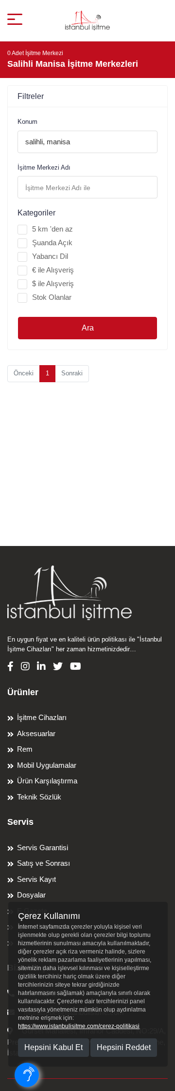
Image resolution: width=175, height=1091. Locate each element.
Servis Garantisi (42, 847)
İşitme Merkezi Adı (44, 167)
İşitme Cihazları (42, 717)
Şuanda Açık (52, 242)
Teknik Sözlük (39, 797)
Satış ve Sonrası (43, 863)
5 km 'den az (52, 229)
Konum (27, 121)
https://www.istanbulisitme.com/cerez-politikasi (79, 1026)
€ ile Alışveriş (53, 270)
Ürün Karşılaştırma (47, 781)
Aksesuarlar (36, 733)
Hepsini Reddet (124, 1047)
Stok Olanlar (51, 297)
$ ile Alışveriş (53, 283)
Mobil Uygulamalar (46, 765)
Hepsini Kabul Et (53, 1047)
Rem (25, 749)
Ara (88, 328)
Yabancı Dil (50, 256)
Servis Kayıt (36, 879)
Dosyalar (31, 895)
